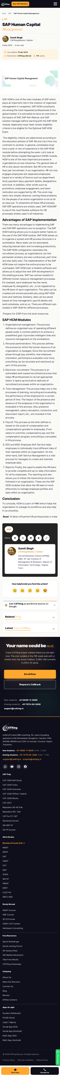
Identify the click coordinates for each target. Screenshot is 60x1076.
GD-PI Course (9, 830)
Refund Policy (42, 1060)
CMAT (5, 861)
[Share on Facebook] (15, 538)
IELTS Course (9, 919)
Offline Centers (10, 1000)
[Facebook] (25, 766)
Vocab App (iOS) (10, 1027)
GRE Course (8, 914)
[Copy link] (46, 538)
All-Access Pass (10, 950)
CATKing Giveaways (12, 964)
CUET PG (7, 892)
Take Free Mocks (10, 959)
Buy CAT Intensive (20, 4)
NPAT (5, 888)
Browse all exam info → (14, 843)
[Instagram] (18, 766)
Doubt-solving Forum (12, 946)
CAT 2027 (7, 803)
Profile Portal (9, 1018)
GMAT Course (9, 910)
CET (5, 865)
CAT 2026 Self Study (12, 780)
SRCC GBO (8, 897)
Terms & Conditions (25, 1060)
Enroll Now (30, 674)
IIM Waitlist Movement (13, 955)
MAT (5, 870)
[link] (10, 727)
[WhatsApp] (5, 766)
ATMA (5, 874)
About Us (7, 977)
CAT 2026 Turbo (10, 785)
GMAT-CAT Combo (11, 923)
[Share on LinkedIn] (31, 538)
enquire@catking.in (32, 759)
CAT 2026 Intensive (12, 789)
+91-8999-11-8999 (24, 750)
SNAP (5, 852)
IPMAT (6, 883)
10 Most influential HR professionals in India (33, 516)
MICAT (6, 879)
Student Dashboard (12, 1013)
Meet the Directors (11, 982)
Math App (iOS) (10, 1035)
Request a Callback (30, 684)
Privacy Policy (9, 1060)
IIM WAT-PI (8, 825)
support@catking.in (12, 759)
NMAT (5, 847)
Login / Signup (9, 1022)
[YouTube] (12, 766)
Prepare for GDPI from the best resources (25, 313)
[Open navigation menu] (55, 4)
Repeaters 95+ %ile (12, 811)
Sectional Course (10, 821)
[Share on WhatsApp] (38, 538)
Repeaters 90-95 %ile (13, 807)
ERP (10, 13)
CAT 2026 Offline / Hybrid (14, 794)
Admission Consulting (13, 928)
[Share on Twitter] (23, 538)
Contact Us (8, 986)
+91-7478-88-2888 (28, 755)
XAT (4, 856)
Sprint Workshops (11, 941)
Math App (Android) (12, 1040)
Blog (4, 13)
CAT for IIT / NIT (10, 816)
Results (6, 995)
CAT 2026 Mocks (10, 798)
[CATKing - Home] (5, 4)
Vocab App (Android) (12, 1031)
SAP (9, 529)
